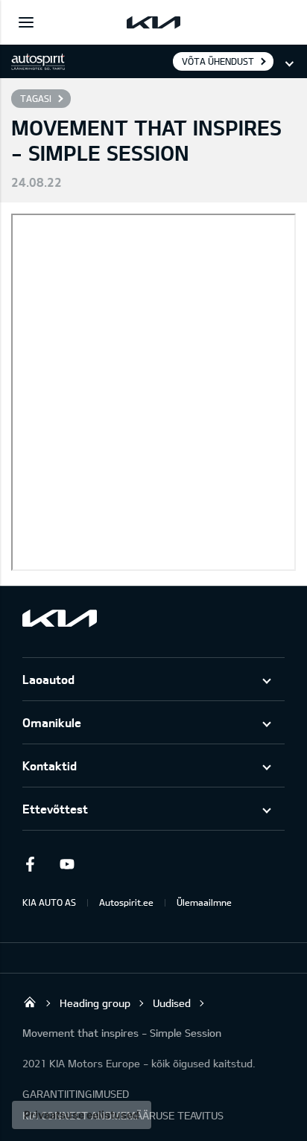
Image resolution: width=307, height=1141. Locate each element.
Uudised (172, 1003)
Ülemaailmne (204, 902)
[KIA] (153, 22)
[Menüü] (26, 22)
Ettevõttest (55, 809)
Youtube (67, 864)
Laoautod (48, 679)
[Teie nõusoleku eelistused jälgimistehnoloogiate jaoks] (81, 1115)
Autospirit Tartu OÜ (29, 1001)
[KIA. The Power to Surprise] (59, 618)
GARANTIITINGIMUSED (75, 1093)
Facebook (29, 864)
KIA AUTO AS (49, 902)
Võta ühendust (218, 61)
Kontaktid (49, 765)
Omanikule (51, 722)
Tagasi (35, 98)
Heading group (95, 1003)
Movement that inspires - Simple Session (121, 1032)
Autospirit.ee (126, 902)
